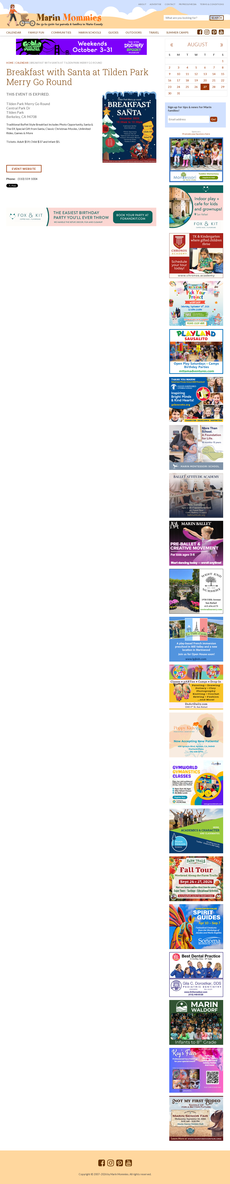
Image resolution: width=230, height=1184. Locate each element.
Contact (170, 4)
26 (196, 86)
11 (187, 74)
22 (222, 80)
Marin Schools (90, 32)
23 (169, 86)
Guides (113, 32)
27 (205, 86)
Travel (154, 32)
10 (178, 74)
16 (169, 80)
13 (205, 74)
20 (205, 80)
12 (196, 74)
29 (222, 86)
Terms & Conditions (212, 4)
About (142, 4)
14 (213, 74)
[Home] (54, 13)
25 (187, 86)
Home (10, 62)
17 (178, 80)
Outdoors (133, 32)
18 (187, 80)
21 (213, 80)
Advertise (155, 4)
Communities (61, 32)
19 (196, 80)
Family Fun (36, 32)
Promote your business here (196, 134)
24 (178, 86)
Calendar (13, 32)
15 (222, 74)
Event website (24, 168)
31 (178, 93)
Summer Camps (177, 32)
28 (213, 86)
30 (169, 93)
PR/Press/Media (188, 4)
